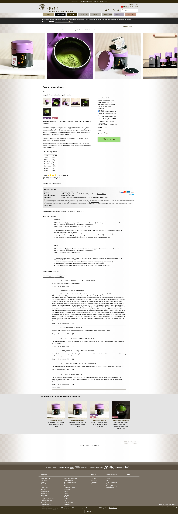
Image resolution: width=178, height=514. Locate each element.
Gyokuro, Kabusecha (70, 482)
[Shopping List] (114, 10)
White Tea (44, 497)
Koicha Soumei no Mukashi (121, 420)
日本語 (136, 4)
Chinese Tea (44, 495)
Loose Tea (84, 14)
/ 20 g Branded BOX (107, 114)
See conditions (101, 194)
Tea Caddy (67, 504)
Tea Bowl (66, 497)
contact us (80, 211)
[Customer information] (118, 10)
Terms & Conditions (111, 482)
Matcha (72, 14)
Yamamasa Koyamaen (70, 478)
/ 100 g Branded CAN (108, 121)
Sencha (66, 484)
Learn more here (102, 197)
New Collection (45, 478)
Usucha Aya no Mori (56, 420)
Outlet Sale (131, 14)
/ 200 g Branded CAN (108, 124)
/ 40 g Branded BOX (107, 119)
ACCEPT (89, 511)
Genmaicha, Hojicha (69, 487)
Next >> (131, 26)
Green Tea (44, 484)
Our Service (94, 478)
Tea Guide (94, 482)
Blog (92, 484)
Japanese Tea (45, 491)
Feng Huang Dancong (47, 499)
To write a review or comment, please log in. (55, 275)
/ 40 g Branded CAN (107, 116)
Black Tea (44, 486)
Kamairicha (67, 489)
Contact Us (109, 478)
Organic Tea (44, 480)
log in (58, 177)
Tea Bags (43, 502)
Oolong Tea (44, 487)
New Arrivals (60, 14)
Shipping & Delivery (111, 486)
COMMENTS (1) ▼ (57, 387)
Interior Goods (119, 14)
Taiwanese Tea (45, 493)
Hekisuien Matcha (46, 504)
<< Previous (123, 26)
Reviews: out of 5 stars (55, 175)
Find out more (113, 508)
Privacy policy (110, 487)
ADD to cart (110, 139)
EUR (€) (131, 7)
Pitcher (66, 493)
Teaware (95, 14)
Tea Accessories (107, 14)
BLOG (48, 14)
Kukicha (66, 486)
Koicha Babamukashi (99, 420)
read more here (95, 202)
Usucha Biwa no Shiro (77, 420)
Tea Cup (66, 495)
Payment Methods (111, 484)
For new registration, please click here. (53, 277)
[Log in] (108, 10)
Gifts (65, 500)
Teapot (66, 491)
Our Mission (94, 480)
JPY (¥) (136, 7)
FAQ (107, 480)
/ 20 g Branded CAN (107, 111)
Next (176, 55)
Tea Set (66, 499)
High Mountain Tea (46, 500)
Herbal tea (44, 489)
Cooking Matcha (68, 480)
